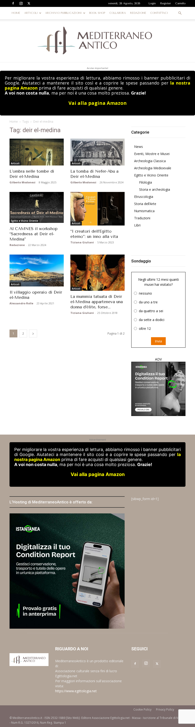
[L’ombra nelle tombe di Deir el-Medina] (37, 152)
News (138, 146)
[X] (28, 3)
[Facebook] (13, 3)
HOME (16, 13)
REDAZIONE (138, 13)
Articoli (15, 163)
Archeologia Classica (150, 161)
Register (165, 3)
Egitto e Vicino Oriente (24, 220)
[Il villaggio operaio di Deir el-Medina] (37, 270)
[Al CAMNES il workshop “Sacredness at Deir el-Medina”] (37, 207)
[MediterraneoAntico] (97, 40)
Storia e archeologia (154, 189)
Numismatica (144, 211)
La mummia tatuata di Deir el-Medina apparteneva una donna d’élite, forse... (96, 301)
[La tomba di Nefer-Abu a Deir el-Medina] (97, 152)
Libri (137, 225)
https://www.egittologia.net (76, 691)
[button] (179, 13)
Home (14, 122)
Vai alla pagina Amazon (97, 103)
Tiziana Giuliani (82, 242)
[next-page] (33, 333)
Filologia (145, 182)
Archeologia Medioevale (152, 168)
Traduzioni (142, 218)
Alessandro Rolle (21, 303)
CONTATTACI (159, 13)
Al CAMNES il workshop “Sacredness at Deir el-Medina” (34, 233)
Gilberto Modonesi (22, 182)
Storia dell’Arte (145, 203)
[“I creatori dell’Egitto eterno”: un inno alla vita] (97, 209)
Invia (158, 341)
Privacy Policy (165, 709)
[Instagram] (20, 3)
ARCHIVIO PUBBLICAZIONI (63, 13)
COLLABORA (117, 13)
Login (152, 3)
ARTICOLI (31, 13)
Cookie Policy (142, 709)
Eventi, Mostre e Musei (152, 153)
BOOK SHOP (97, 13)
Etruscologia (143, 196)
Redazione (17, 245)
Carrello (180, 3)
